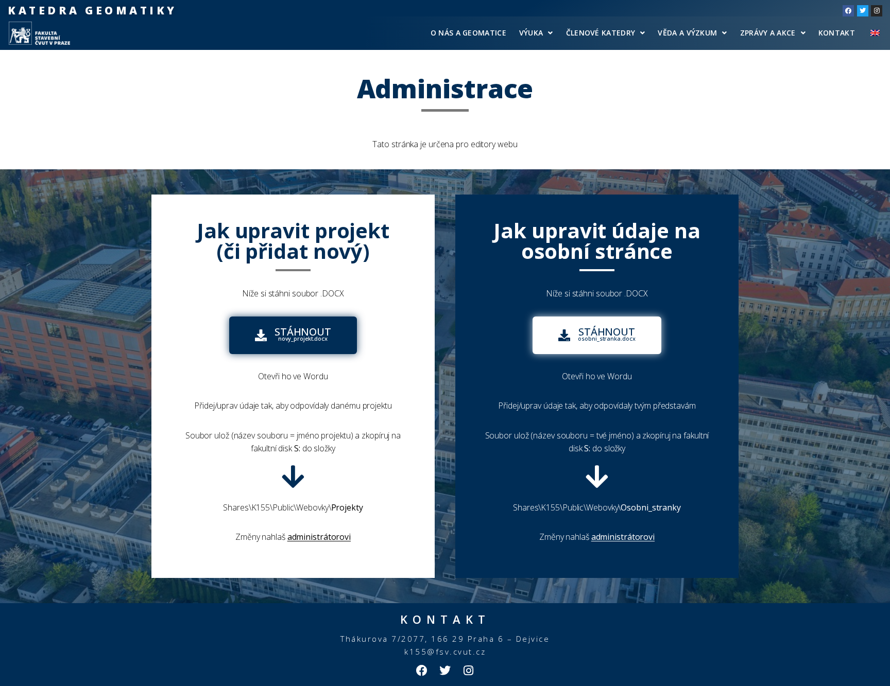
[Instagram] (876, 10)
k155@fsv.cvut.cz (445, 651)
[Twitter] (862, 10)
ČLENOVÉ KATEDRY (601, 33)
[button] (597, 335)
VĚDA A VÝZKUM (687, 33)
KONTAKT (836, 33)
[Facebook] (848, 10)
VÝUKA (531, 33)
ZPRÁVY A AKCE (768, 33)
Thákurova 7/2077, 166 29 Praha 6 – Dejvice (445, 639)
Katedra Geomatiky (92, 10)
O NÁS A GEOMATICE (468, 33)
